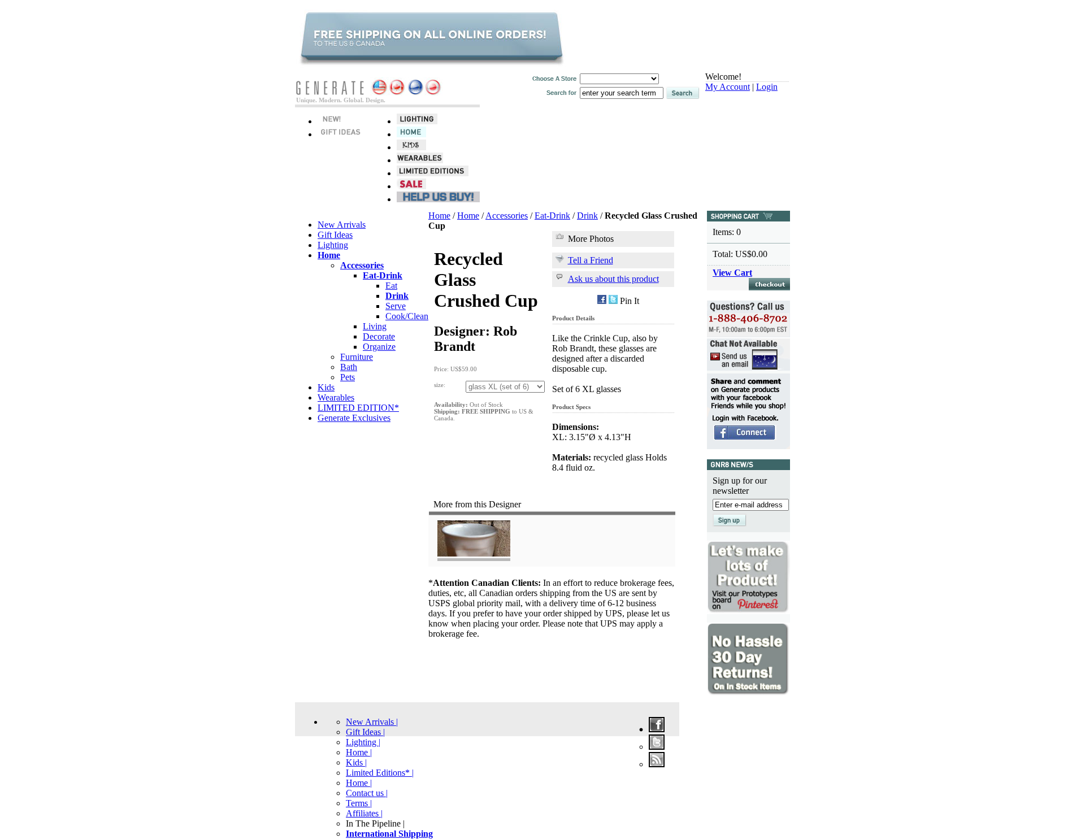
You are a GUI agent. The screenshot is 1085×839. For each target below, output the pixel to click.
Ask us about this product (613, 279)
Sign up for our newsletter (740, 485)
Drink (587, 215)
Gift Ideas (335, 235)
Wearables (336, 397)
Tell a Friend (590, 260)
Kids (326, 387)
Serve (395, 306)
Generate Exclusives (354, 418)
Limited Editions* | (380, 772)
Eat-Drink (552, 215)
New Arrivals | (372, 722)
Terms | (359, 803)
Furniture (356, 357)
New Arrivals (342, 224)
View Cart (732, 272)
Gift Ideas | (365, 732)
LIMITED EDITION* (358, 407)
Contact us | (367, 793)
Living (375, 326)
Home (439, 215)
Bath (348, 367)
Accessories (506, 215)
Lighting (333, 245)
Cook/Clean (406, 316)
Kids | (356, 762)
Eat (391, 285)
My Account (727, 87)
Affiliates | (364, 813)
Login (767, 87)
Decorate (379, 336)
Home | (359, 752)
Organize (379, 346)
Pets (347, 377)
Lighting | (363, 742)
